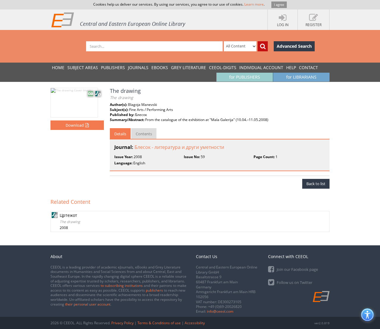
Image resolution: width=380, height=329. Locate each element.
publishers (154, 290)
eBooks (159, 67)
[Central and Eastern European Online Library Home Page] (118, 19)
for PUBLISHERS (244, 77)
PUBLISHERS (113, 67)
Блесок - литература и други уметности (179, 147)
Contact (308, 67)
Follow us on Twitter (294, 282)
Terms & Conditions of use (159, 322)
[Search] (263, 46)
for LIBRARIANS (301, 77)
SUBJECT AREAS (82, 67)
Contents (144, 133)
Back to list (315, 183)
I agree (279, 4)
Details (120, 133)
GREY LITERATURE (188, 67)
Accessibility (195, 322)
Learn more (254, 4)
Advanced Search (294, 46)
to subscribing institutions (122, 285)
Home (58, 67)
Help (291, 67)
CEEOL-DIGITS (222, 67)
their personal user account (87, 304)
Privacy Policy (122, 322)
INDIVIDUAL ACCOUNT (261, 67)
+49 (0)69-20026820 (225, 306)
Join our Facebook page (297, 269)
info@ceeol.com (220, 311)
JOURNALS (138, 67)
